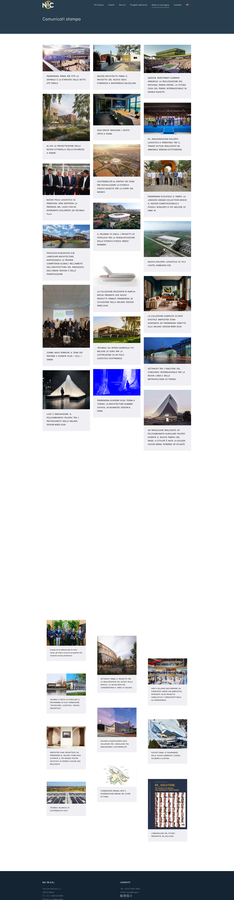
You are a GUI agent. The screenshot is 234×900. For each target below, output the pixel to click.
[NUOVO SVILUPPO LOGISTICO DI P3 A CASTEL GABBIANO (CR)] (167, 239)
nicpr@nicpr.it (132, 892)
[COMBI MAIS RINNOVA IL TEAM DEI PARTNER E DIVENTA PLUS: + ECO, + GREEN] (66, 316)
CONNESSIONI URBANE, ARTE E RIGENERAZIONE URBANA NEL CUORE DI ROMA (115, 796)
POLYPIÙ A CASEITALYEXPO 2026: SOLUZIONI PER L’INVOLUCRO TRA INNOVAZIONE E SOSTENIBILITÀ (114, 747)
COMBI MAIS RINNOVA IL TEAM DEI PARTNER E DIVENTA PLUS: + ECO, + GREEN (65, 356)
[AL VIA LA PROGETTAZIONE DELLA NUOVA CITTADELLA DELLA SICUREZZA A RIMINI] (66, 117)
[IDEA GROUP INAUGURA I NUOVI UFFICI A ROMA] (116, 109)
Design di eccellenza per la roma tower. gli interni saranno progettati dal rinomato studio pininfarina (66, 655)
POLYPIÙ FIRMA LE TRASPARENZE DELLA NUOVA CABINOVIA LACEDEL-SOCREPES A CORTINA (166, 758)
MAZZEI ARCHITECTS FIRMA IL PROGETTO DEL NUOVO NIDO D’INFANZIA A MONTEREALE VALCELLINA (116, 79)
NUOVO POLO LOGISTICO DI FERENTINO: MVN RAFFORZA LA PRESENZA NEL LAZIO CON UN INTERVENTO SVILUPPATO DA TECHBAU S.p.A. (65, 206)
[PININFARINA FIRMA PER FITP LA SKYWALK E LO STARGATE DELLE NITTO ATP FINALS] (66, 58)
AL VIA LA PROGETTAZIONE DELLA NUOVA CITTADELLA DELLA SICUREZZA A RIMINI (65, 149)
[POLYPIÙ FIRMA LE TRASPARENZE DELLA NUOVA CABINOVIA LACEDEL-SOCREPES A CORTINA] (167, 732)
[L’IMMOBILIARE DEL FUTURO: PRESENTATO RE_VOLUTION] (167, 802)
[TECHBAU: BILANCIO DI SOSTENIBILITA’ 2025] (66, 791)
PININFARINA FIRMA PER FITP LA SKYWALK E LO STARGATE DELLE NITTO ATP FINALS (66, 79)
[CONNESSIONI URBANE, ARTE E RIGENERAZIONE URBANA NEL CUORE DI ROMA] (116, 774)
